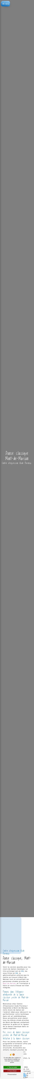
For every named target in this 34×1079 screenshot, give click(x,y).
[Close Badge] (26, 1074)
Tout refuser (13, 1071)
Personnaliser (12, 1074)
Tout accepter (12, 1067)
